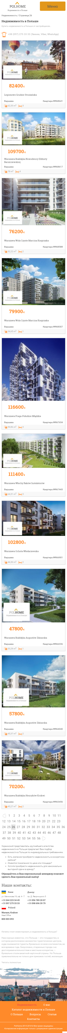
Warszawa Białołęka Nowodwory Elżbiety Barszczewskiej (25, 160)
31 (38, 827)
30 (33, 827)
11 (59, 815)
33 (48, 827)
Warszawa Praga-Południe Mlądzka (22, 416)
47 (54, 832)
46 (49, 832)
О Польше (17, 1014)
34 (53, 827)
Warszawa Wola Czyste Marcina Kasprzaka (26, 240)
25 (9, 827)
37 (4, 832)
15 (19, 821)
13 (9, 821)
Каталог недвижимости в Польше (33, 1009)
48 (59, 832)
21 (48, 821)
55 (34, 838)
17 (29, 821)
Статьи (52, 1014)
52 (19, 838)
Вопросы (35, 1014)
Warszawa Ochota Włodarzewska (21, 551)
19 (39, 821)
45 (44, 832)
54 (29, 838)
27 (18, 827)
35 (58, 827)
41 (24, 832)
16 (24, 821)
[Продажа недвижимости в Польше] (18, 5)
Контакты (33, 1019)
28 (23, 827)
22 (53, 821)
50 (9, 838)
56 (39, 838)
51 (14, 838)
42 (29, 832)
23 (58, 821)
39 (14, 832)
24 (4, 827)
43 (34, 832)
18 (34, 821)
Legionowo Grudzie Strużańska (20, 94)
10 (54, 815)
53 (24, 838)
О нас (46, 1004)
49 (4, 838)
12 (4, 821)
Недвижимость (9, 15)
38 (9, 832)
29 (28, 827)
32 (43, 827)
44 (39, 832)
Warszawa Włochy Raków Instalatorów (24, 483)
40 (19, 832)
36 (63, 827)
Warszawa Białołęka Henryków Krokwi (24, 795)
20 (43, 821)
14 (14, 821)
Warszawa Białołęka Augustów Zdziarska (25, 637)
